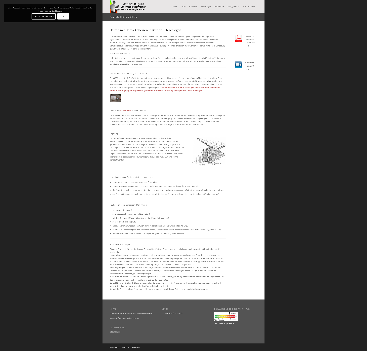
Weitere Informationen (44, 16)
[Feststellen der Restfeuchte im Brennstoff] (115, 101)
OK (63, 16)
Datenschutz (115, 331)
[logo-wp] (129, 6)
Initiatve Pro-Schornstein (172, 313)
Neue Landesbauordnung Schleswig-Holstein (124, 318)
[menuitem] (175, 6)
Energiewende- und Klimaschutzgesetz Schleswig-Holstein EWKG (131, 313)
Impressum (136, 347)
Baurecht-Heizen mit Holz (123, 17)
